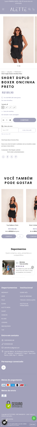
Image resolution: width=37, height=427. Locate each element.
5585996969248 (9, 340)
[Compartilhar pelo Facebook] (7, 157)
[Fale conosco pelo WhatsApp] (34, 418)
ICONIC (3, 304)
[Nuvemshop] (7, 419)
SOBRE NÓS (24, 292)
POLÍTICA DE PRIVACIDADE (24, 304)
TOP (2, 330)
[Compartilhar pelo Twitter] (11, 157)
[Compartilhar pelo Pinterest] (15, 157)
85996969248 (8, 344)
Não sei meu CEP (5, 134)
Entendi (32, 424)
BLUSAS (3, 319)
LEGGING (4, 322)
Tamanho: (4, 104)
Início (3, 72)
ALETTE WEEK (5, 307)
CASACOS (4, 315)
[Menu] (3, 9)
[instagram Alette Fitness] (3, 367)
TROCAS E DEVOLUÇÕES (27, 300)
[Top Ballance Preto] (20, 236)
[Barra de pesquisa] (29, 9)
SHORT (3, 311)
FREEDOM (17, 72)
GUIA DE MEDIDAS (26, 296)
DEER (3, 296)
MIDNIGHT (4, 292)
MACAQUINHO (6, 326)
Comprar (9, 236)
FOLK (3, 300)
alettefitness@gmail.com (11, 348)
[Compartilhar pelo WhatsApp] (3, 156)
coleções (9, 72)
